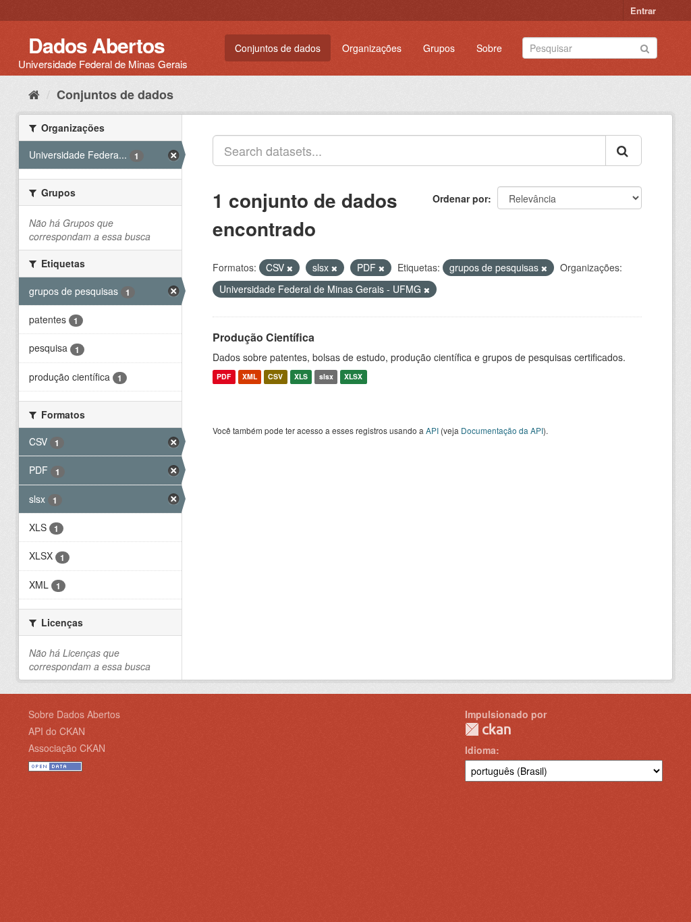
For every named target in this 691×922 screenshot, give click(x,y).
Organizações (372, 48)
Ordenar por (460, 198)
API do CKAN (56, 731)
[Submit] (645, 47)
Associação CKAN (66, 748)
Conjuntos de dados (278, 48)
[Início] (34, 94)
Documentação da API (502, 430)
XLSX (353, 377)
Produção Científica (263, 337)
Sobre (489, 48)
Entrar (643, 10)
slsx (326, 377)
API (432, 430)
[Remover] (290, 268)
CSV (275, 377)
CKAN (488, 729)
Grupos (439, 48)
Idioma (480, 750)
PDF (224, 377)
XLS (301, 377)
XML (249, 377)
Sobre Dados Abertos (74, 714)
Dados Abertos (96, 44)
